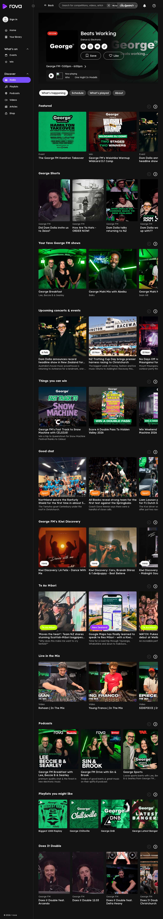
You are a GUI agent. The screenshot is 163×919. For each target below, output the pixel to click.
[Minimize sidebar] (33, 6)
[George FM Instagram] (90, 46)
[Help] (154, 6)
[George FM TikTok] (104, 46)
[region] (98, 137)
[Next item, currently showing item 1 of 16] (155, 243)
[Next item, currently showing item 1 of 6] (155, 106)
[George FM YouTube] (97, 46)
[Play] (51, 75)
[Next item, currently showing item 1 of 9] (155, 794)
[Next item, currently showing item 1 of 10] (155, 846)
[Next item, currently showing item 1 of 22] (155, 174)
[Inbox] (144, 6)
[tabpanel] (98, 504)
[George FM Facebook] (83, 46)
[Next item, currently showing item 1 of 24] (155, 586)
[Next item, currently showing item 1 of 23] (155, 311)
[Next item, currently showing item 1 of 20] (155, 381)
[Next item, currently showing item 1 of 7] (155, 724)
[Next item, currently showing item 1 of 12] (155, 452)
